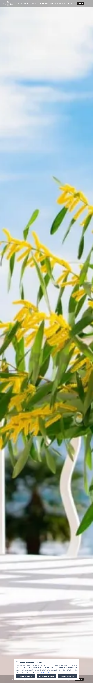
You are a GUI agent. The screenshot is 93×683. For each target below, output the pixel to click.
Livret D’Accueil (64, 3)
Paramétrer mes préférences (46, 676)
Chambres (27, 3)
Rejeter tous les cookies (25, 676)
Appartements (36, 3)
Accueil (19, 3)
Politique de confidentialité (47, 672)
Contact (72, 3)
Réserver (80, 3)
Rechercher (79, 679)
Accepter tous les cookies (67, 676)
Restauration (54, 3)
